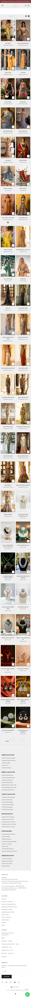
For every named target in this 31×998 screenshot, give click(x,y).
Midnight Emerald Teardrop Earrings (8, 700)
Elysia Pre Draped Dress (23, 43)
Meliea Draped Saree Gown (8, 368)
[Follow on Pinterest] (10, 982)
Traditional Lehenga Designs (9, 841)
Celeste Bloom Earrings (8, 730)
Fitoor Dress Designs (7, 807)
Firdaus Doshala (8, 188)
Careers (4, 922)
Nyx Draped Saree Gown (8, 397)
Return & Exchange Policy (9, 904)
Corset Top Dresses (7, 858)
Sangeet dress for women (8, 822)
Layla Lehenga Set (23, 217)
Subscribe (6, 976)
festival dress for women (8, 826)
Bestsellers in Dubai (7, 909)
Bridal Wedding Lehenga (8, 777)
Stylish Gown (5, 846)
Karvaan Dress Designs (8, 804)
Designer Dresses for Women (9, 851)
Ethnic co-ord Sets (6, 844)
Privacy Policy (5, 914)
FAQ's (3, 925)
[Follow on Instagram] (6, 982)
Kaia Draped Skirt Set (23, 337)
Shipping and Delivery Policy (9, 907)
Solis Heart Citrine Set (23, 668)
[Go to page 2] (24, 739)
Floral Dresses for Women (8, 834)
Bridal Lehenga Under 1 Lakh (9, 787)
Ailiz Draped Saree (23, 308)
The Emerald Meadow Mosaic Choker (8, 577)
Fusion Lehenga (6, 836)
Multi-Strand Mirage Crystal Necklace (8, 546)
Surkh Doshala (23, 160)
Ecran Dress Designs (7, 799)
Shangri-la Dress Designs (8, 797)
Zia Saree (23, 72)
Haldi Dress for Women (8, 819)
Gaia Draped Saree (23, 368)
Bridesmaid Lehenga (7, 782)
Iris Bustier (23, 102)
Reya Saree (8, 43)
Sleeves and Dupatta (7, 861)
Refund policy (5, 920)
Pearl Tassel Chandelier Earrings (23, 700)
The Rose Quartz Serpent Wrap (8, 607)
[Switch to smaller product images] (28, 16)
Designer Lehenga (6, 839)
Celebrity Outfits (6, 763)
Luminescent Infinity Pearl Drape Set (23, 577)
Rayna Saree (8, 102)
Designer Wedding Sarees (9, 760)
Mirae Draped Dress (8, 131)
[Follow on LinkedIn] (19, 982)
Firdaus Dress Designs (7, 809)
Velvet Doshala (6, 866)
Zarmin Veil (23, 279)
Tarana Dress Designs (7, 802)
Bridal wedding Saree (7, 775)
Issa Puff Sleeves (8, 279)
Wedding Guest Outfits (8, 912)
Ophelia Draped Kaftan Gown (8, 338)
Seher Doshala (23, 188)
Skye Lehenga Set (23, 131)
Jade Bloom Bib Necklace (23, 545)
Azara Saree (8, 72)
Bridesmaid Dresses (7, 780)
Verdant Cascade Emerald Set (23, 638)
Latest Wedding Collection (8, 758)
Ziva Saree (8, 160)
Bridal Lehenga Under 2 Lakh (9, 785)
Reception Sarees (6, 768)
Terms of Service (6, 917)
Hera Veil (8, 308)
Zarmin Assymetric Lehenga (23, 485)
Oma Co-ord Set (8, 249)
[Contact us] (27, 994)
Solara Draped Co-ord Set (23, 249)
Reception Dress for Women (9, 824)
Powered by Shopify (20, 990)
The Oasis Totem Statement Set (8, 669)
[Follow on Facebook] (2, 982)
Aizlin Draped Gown (8, 426)
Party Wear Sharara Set (8, 790)
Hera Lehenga (8, 485)
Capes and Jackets (7, 863)
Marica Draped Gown (23, 456)
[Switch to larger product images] (26, 16)
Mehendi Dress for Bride (8, 817)
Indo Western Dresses (7, 848)
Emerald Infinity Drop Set (8, 638)
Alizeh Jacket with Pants (8, 217)
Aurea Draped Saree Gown (23, 426)
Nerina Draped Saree (23, 397)
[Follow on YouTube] (15, 982)
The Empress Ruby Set (23, 607)
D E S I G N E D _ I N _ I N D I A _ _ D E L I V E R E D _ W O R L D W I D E (16, 1)
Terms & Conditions (7, 901)
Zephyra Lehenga (8, 514)
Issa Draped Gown (8, 456)
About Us (4, 899)
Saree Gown (5, 765)
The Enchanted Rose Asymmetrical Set (23, 515)
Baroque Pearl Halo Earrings (23, 731)
